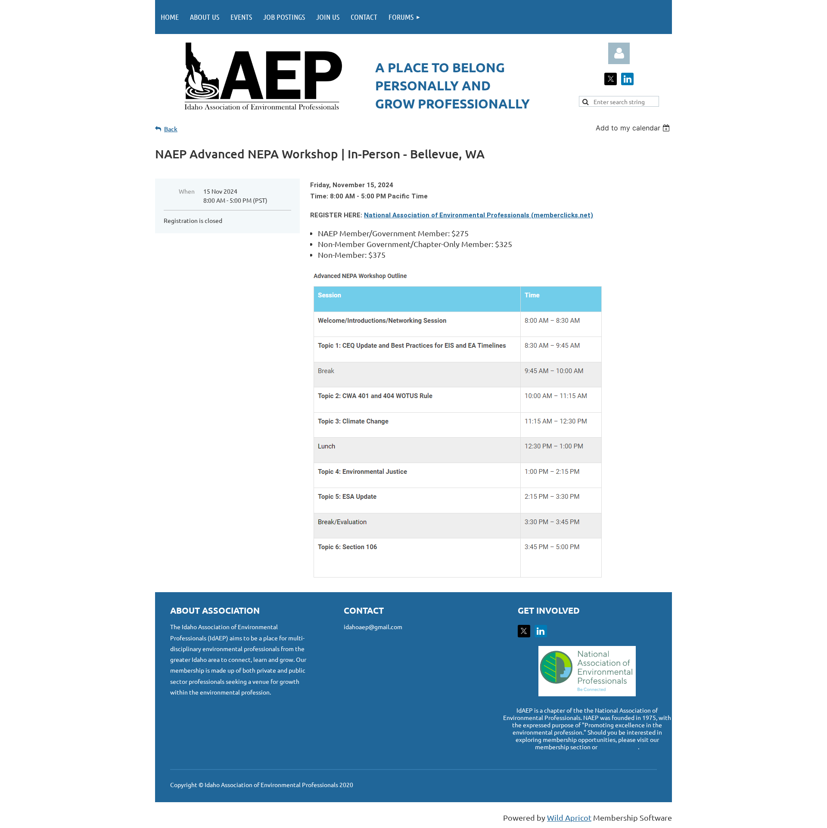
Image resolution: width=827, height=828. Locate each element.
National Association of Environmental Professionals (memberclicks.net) (478, 215)
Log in (619, 53)
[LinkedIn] (627, 79)
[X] (610, 79)
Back (170, 129)
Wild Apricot (569, 817)
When (187, 191)
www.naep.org (618, 747)
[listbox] (634, 128)
